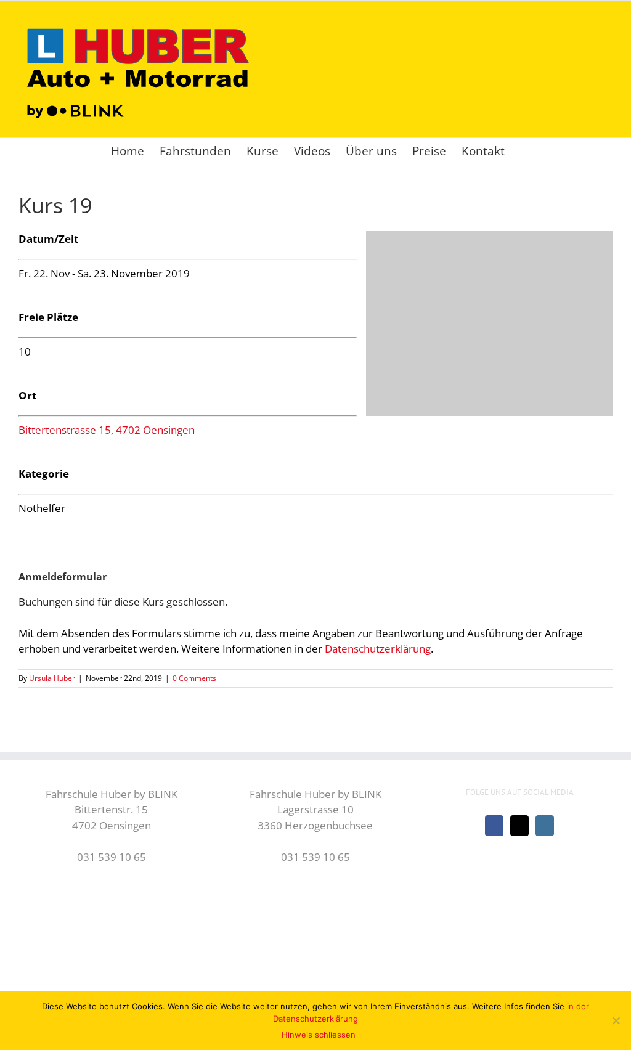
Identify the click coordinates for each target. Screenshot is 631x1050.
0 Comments (194, 678)
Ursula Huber (52, 678)
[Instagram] (544, 825)
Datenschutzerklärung (378, 648)
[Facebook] (494, 825)
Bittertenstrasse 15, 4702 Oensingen (106, 430)
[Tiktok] (519, 825)
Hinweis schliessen (319, 1035)
